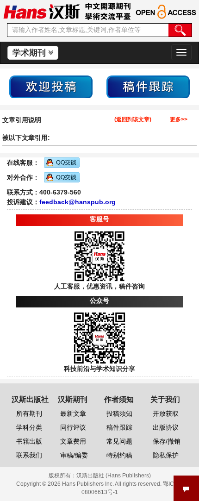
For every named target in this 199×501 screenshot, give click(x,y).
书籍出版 (29, 441)
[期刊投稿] (51, 86)
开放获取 (166, 413)
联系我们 (29, 455)
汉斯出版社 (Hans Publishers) (113, 475)
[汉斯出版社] (41, 11)
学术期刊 (30, 52)
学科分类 (29, 427)
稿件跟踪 (119, 427)
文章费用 (73, 441)
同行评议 (73, 427)
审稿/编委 (74, 455)
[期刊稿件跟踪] (148, 86)
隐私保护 (166, 455)
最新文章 (73, 413)
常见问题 (119, 441)
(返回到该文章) (132, 120)
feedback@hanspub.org (77, 202)
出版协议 (166, 427)
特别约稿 (119, 455)
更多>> (178, 120)
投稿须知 (119, 413)
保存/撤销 (166, 441)
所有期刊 (29, 413)
